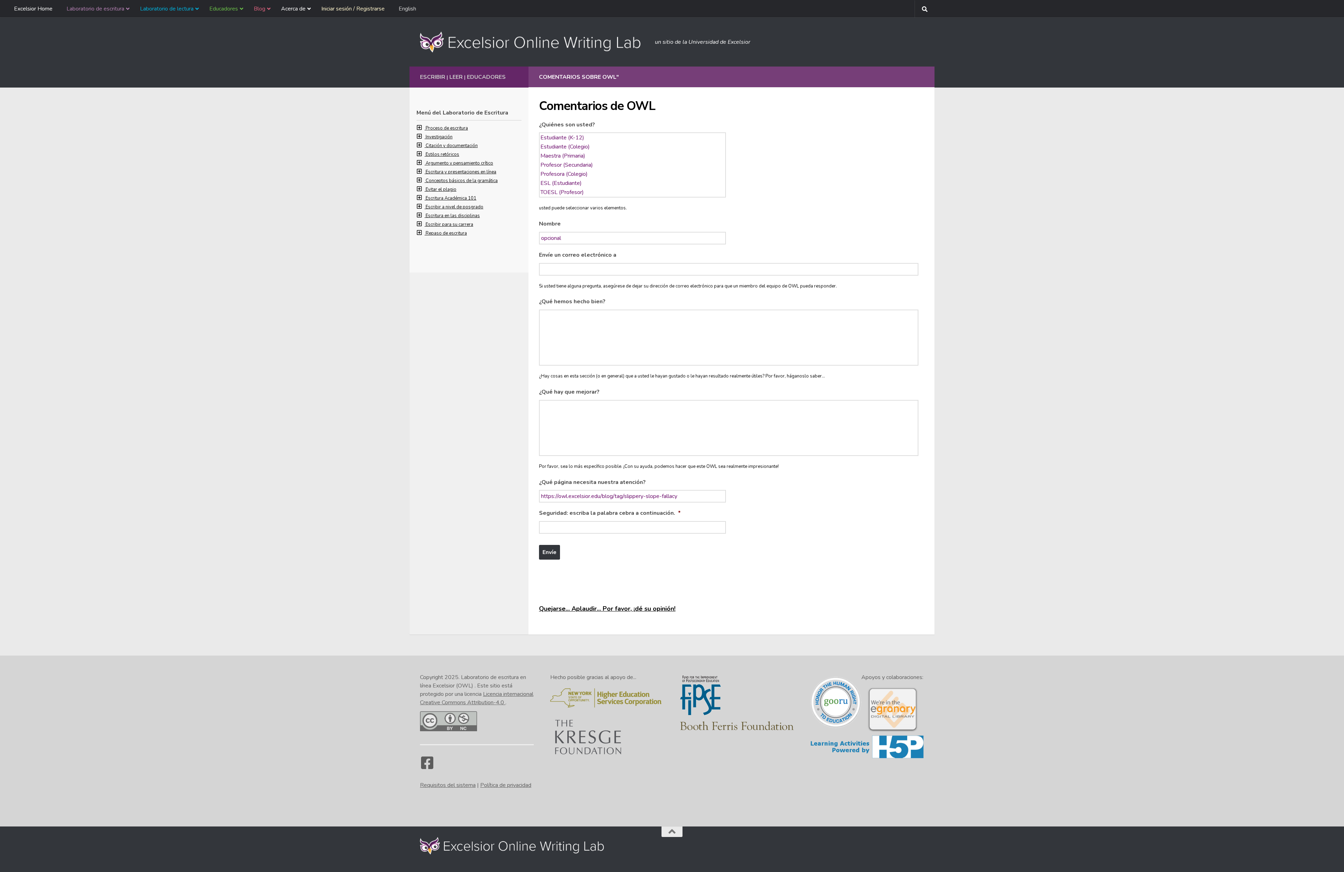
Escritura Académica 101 (451, 198)
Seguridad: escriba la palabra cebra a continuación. (610, 513)
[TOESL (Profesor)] (632, 192)
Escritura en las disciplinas (453, 216)
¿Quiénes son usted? (567, 125)
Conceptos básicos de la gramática (462, 181)
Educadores (486, 77)
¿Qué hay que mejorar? (569, 392)
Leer (456, 77)
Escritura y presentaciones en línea (461, 172)
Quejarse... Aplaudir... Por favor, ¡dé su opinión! (607, 608)
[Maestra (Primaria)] (632, 155)
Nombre (550, 224)
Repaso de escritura (446, 233)
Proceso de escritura (447, 128)
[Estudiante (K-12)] (632, 137)
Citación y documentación (452, 146)
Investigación (439, 137)
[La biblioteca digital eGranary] (892, 731)
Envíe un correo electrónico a (577, 255)
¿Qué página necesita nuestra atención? (592, 482)
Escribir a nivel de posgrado (454, 207)
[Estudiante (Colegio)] (632, 146)
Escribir (432, 77)
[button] (421, 128)
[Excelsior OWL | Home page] (534, 42)
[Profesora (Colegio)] (632, 174)
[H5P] (867, 757)
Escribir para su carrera (449, 224)
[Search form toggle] (924, 9)
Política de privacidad (505, 785)
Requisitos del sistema (448, 785)
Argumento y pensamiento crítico (459, 163)
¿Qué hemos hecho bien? (572, 301)
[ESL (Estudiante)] (632, 183)
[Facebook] (427, 766)
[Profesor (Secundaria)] (632, 164)
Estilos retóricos (442, 154)
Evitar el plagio (441, 189)
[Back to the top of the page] (672, 831)
